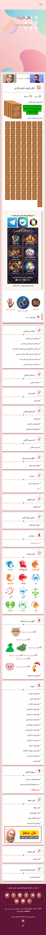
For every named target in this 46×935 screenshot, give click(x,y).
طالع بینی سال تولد (33, 675)
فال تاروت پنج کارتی (33, 724)
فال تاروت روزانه (34, 693)
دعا (38, 488)
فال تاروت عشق (34, 745)
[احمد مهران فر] (37, 79)
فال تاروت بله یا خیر (33, 756)
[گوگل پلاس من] (29, 901)
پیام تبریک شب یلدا (33, 823)
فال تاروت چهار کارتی (33, 719)
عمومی (28, 317)
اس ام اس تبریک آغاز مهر (31, 364)
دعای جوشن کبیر (34, 483)
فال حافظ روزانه (34, 812)
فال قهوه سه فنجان (33, 424)
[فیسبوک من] (26, 895)
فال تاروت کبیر (35, 698)
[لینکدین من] (16, 901)
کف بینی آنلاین (35, 447)
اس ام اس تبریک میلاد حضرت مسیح (28, 354)
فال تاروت (24, 17)
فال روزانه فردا (35, 877)
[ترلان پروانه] (23, 79)
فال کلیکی (36, 506)
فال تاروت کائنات (34, 704)
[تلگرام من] (32, 895)
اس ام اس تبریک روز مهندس (30, 343)
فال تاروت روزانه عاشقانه (31, 750)
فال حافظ (37, 807)
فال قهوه (37, 418)
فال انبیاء (37, 400)
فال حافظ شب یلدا (34, 818)
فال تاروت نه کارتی (33, 735)
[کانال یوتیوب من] (23, 901)
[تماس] (13, 895)
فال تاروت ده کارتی (33, 740)
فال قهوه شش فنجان (33, 429)
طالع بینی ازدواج (34, 465)
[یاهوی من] (39, 895)
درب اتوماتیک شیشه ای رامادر (30, 784)
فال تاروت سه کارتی (33, 714)
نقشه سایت (15, 916)
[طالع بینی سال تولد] (23, 650)
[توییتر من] (7, 895)
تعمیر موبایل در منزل (33, 779)
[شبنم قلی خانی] (9, 79)
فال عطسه (36, 858)
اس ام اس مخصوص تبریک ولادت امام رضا (26, 348)
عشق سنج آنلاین (34, 525)
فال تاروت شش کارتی (24, 87)
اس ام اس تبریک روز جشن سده (29, 359)
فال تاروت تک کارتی (33, 709)
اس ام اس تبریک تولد (33, 338)
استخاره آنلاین (35, 382)
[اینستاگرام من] (19, 895)
